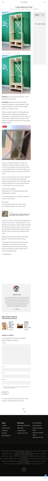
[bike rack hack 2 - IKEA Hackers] (5, 214)
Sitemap (4, 433)
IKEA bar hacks (37, 425)
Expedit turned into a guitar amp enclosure (27, 324)
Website (4, 379)
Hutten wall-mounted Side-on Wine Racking (11, 324)
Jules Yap (12, 9)
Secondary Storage (19, 9)
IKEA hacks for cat (38, 437)
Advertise (5, 430)
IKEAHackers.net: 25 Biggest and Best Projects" (17, 306)
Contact (4, 425)
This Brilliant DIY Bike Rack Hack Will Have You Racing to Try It (19, 215)
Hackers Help (21, 430)
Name (3, 366)
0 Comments (35, 9)
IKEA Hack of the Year (23, 425)
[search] (43, 15)
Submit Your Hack (22, 433)
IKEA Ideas (20, 428)
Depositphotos (6, 435)
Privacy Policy (6, 428)
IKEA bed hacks (37, 423)
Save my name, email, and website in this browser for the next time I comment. (17, 387)
